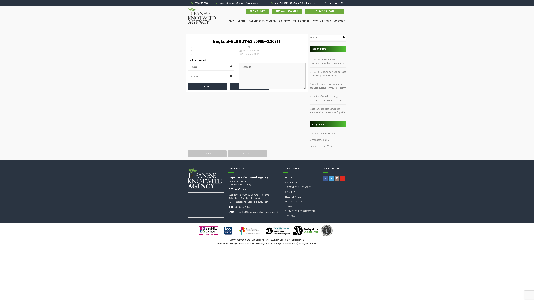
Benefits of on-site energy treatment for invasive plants (326, 98)
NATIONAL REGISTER (287, 11)
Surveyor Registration (300, 211)
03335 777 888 (201, 3)
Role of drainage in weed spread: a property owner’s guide (328, 73)
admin (255, 50)
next (247, 153)
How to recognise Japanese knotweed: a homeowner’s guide (327, 110)
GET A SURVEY (257, 11)
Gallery (284, 21)
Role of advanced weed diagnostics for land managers (327, 61)
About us (291, 182)
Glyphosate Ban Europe (323, 133)
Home (230, 21)
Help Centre (301, 21)
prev (208, 153)
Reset (207, 86)
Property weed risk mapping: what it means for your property (328, 86)
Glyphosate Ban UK (321, 139)
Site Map (290, 215)
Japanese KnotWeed (321, 146)
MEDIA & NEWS (322, 21)
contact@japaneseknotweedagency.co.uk (239, 3)
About (241, 21)
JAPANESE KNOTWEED (262, 21)
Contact (339, 21)
